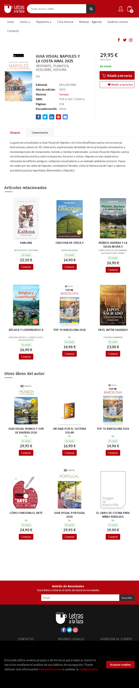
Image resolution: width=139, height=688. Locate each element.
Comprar (26, 266)
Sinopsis (15, 132)
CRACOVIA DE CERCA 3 (69, 242)
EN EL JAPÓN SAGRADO (113, 330)
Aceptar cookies (120, 664)
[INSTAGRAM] (130, 40)
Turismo (64, 94)
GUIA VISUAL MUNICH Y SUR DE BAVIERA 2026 (26, 430)
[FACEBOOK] (118, 40)
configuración (88, 669)
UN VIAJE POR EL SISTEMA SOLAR (69, 430)
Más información (50, 669)
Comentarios (40, 132)
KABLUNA (26, 242)
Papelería (43, 22)
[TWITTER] (124, 40)
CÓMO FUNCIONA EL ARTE (26, 513)
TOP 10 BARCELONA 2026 (69, 330)
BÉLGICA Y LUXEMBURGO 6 (26, 330)
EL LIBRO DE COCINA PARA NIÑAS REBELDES (113, 514)
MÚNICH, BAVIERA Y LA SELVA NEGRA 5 (113, 244)
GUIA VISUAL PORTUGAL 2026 (69, 514)
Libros (24, 22)
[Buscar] (91, 8)
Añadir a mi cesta (119, 76)
